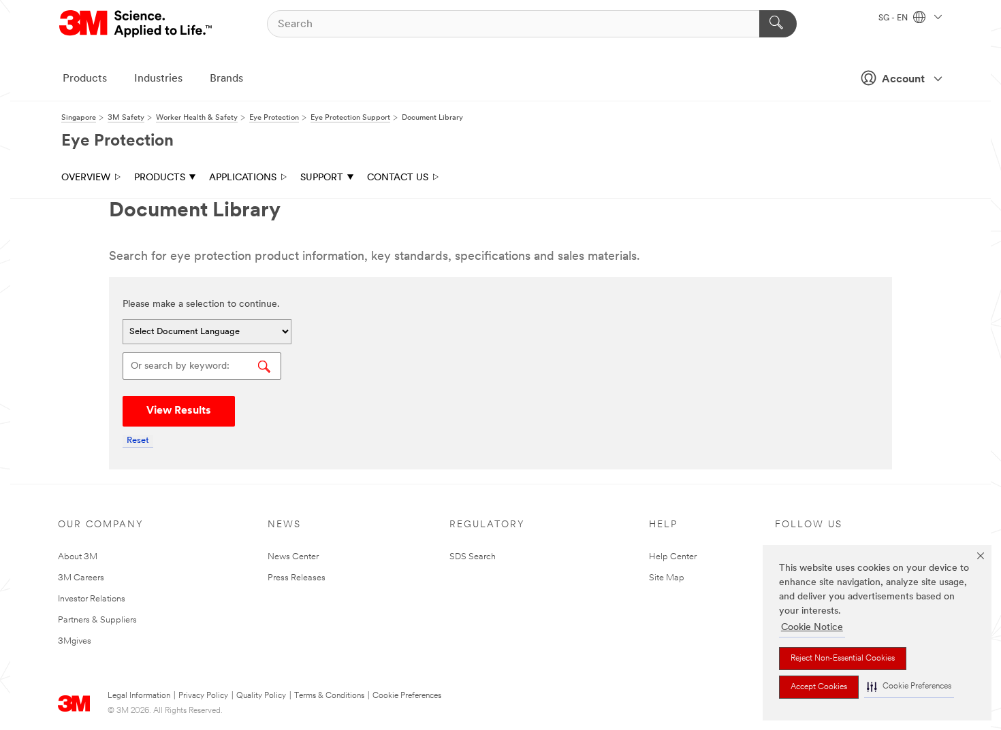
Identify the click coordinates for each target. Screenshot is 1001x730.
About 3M (77, 556)
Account (903, 79)
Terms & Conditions (329, 696)
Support (321, 178)
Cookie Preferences (406, 696)
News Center (293, 556)
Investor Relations (91, 599)
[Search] (778, 23)
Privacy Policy (203, 696)
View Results (178, 410)
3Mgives (74, 641)
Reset (138, 440)
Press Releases (296, 578)
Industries (158, 78)
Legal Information (139, 696)
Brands (226, 78)
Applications (242, 178)
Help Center (673, 556)
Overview (85, 178)
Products (85, 78)
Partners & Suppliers (97, 620)
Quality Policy (261, 696)
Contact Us (397, 178)
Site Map (666, 578)
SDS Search (472, 556)
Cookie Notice (812, 628)
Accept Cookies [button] (819, 687)
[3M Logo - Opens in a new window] (136, 23)
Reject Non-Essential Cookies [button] (843, 658)
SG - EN (894, 18)
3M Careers (81, 578)
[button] (909, 687)
